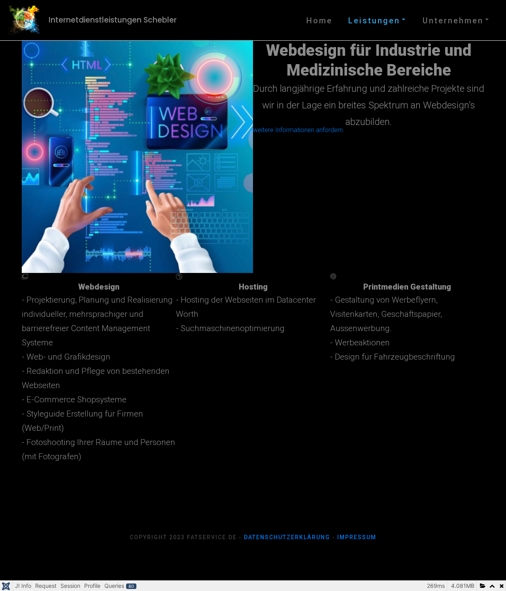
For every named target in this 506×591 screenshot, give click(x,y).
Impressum (356, 537)
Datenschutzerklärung (287, 537)
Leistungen (374, 20)
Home (319, 20)
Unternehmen (453, 20)
